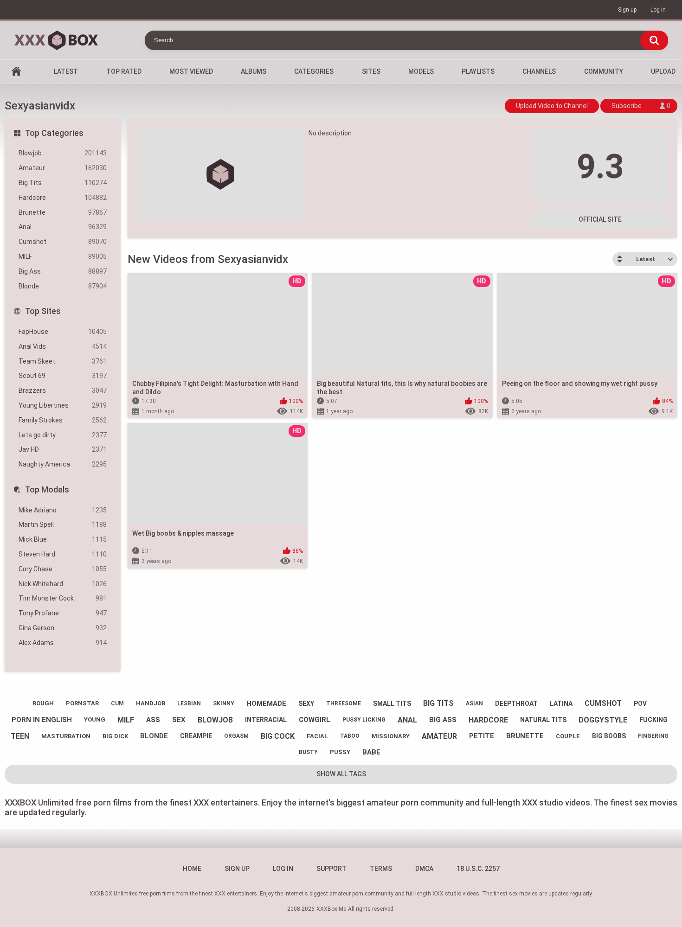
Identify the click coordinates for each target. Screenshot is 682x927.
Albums (253, 71)
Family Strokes (63, 420)
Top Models (47, 489)
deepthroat (516, 703)
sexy (306, 703)
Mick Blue (63, 539)
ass (153, 720)
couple (568, 736)
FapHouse (63, 331)
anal (407, 720)
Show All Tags (341, 774)
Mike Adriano (63, 510)
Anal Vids (63, 346)
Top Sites (43, 311)
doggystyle (603, 720)
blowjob (215, 720)
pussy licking (364, 719)
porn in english (42, 720)
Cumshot (63, 241)
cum (117, 703)
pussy (340, 751)
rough (43, 703)
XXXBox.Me (331, 909)
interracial (266, 719)
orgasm (236, 736)
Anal (63, 226)
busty (308, 752)
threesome (343, 703)
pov (640, 703)
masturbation (65, 736)
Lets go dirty (63, 435)
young (94, 719)
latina (561, 703)
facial (317, 736)
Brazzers (63, 390)
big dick (115, 736)
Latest (66, 71)
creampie (196, 736)
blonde (154, 736)
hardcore (488, 720)
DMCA (424, 868)
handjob (150, 703)
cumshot (603, 703)
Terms (381, 868)
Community (603, 71)
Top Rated (124, 71)
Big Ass (63, 271)
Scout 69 (63, 375)
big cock (278, 736)
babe (371, 752)
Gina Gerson (63, 628)
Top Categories (54, 133)
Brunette (63, 212)
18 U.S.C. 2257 (478, 868)
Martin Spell (63, 524)
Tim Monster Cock (63, 598)
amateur (439, 736)
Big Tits (63, 182)
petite (481, 736)
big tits (438, 703)
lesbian (189, 703)
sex (179, 720)
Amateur (63, 168)
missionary (391, 736)
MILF (63, 256)
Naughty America (63, 464)
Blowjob (63, 153)
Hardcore (63, 197)
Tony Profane (63, 613)
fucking (653, 719)
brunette (525, 736)
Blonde (63, 286)
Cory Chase (63, 569)
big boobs (609, 736)
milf (125, 720)
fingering (653, 736)
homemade (266, 703)
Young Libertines (63, 405)
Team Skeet (63, 361)
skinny (223, 703)
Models (421, 71)
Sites (371, 71)
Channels (539, 71)
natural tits (543, 719)
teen (20, 736)
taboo (350, 736)
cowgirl (314, 720)
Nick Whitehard (63, 584)
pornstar (82, 703)
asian (474, 703)
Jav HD (63, 449)
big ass (443, 720)
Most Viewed (191, 71)
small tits (392, 703)
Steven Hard (63, 554)
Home (16, 71)
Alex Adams (63, 642)
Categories (314, 71)
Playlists (478, 71)
